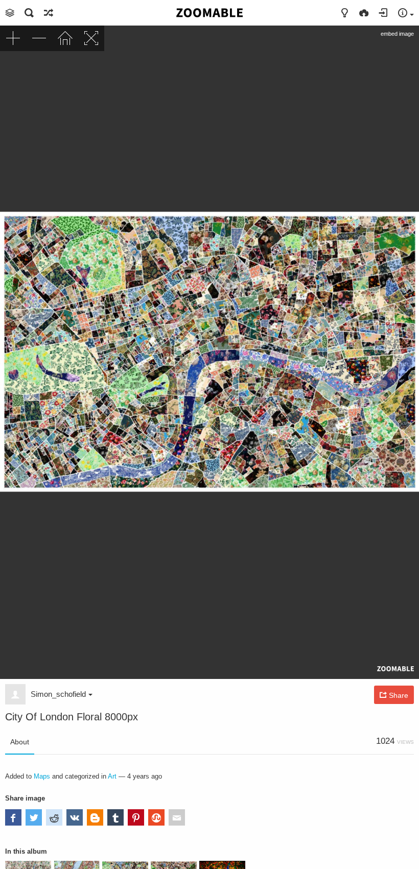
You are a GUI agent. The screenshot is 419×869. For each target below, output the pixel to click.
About (19, 742)
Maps (42, 776)
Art (112, 776)
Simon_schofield (58, 694)
